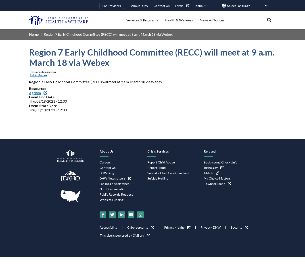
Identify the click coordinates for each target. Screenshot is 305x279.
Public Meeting (38, 75)
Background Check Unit (220, 162)
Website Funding (111, 200)
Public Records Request (116, 194)
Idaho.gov (211, 167)
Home (34, 34)
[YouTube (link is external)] (131, 214)
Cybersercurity (137, 227)
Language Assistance (115, 184)
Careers (105, 162)
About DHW (139, 6)
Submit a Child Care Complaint (168, 173)
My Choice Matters (217, 178)
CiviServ (138, 235)
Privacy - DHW (211, 227)
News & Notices (212, 20)
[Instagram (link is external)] (140, 214)
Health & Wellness (179, 20)
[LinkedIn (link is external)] (121, 214)
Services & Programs (142, 20)
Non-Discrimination (113, 189)
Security (236, 227)
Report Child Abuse (161, 162)
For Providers (111, 6)
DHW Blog (107, 173)
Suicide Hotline (157, 178)
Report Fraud (156, 167)
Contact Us (162, 6)
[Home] (58, 20)
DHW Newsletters (112, 178)
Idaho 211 (202, 6)
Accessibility (108, 227)
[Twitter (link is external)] (112, 214)
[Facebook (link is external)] (103, 214)
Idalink (208, 173)
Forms (179, 6)
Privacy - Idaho (174, 227)
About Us (106, 151)
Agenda (35, 93)
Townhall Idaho (214, 184)
